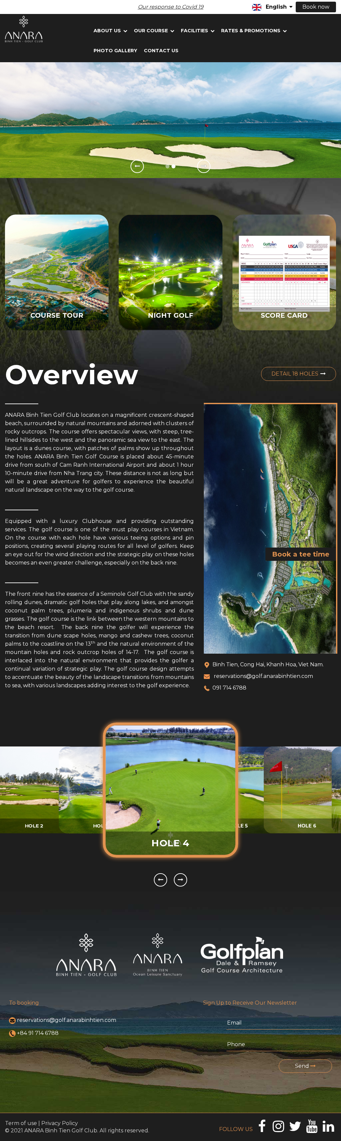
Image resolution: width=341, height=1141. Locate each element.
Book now (315, 7)
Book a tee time (300, 554)
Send (302, 1066)
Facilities (195, 31)
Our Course (151, 31)
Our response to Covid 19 (170, 7)
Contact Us (161, 51)
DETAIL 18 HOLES (294, 374)
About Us (108, 31)
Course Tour (56, 315)
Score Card (284, 315)
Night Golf (170, 315)
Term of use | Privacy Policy (41, 1123)
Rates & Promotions (251, 31)
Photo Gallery (115, 51)
